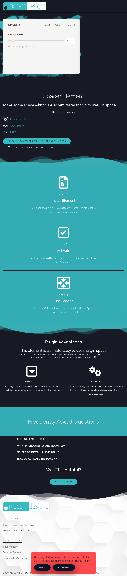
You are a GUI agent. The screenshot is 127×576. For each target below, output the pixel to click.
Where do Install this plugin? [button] (38, 452)
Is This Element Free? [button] (31, 439)
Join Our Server (21, 530)
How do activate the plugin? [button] (37, 458)
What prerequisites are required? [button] (41, 445)
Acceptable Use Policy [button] (15, 558)
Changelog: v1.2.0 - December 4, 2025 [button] (33, 148)
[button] (122, 6)
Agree (42, 567)
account (65, 208)
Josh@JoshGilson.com (23, 525)
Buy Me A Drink (63, 482)
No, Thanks (64, 567)
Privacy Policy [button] (10, 546)
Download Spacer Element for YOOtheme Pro (38, 141)
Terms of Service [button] (12, 552)
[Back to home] (24, 6)
